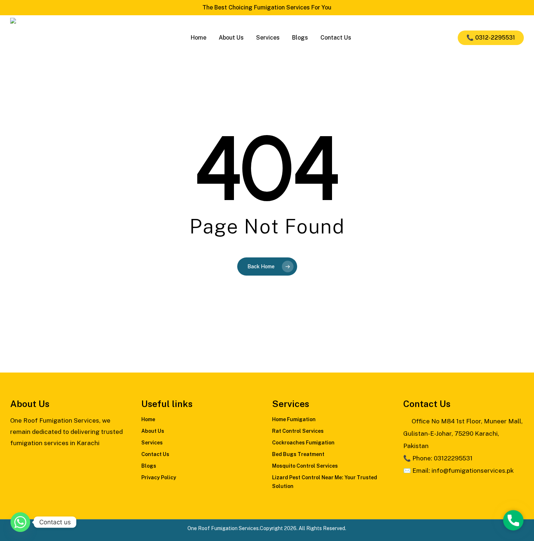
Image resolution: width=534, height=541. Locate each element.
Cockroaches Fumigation (303, 443)
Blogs (148, 466)
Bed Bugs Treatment (298, 454)
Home (148, 419)
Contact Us (155, 454)
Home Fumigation (294, 419)
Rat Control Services (298, 431)
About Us (152, 431)
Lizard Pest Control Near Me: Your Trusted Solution (324, 482)
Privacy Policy (158, 477)
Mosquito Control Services (305, 466)
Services (152, 443)
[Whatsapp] (20, 522)
